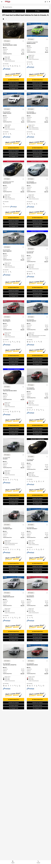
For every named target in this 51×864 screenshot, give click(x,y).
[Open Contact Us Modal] (48, 1)
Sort (14, 11)
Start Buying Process (13, 88)
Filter (38, 11)
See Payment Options (13, 85)
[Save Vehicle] (23, 41)
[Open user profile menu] (45, 1)
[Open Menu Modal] (1, 1)
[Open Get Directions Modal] (50, 1)
